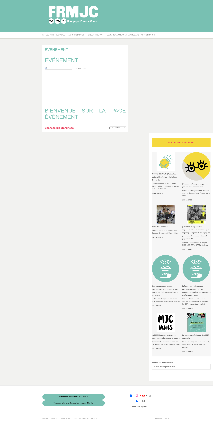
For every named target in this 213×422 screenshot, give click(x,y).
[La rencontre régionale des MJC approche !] (196, 322)
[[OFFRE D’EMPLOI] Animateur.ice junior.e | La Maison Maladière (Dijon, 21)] (166, 161)
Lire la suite (157, 193)
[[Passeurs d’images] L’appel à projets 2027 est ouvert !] (196, 166)
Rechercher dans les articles (164, 363)
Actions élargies (76, 35)
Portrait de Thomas (160, 227)
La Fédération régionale (53, 35)
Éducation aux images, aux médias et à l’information (131, 35)
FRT (169, 418)
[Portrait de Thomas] (166, 214)
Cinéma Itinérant (95, 35)
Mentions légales (139, 406)
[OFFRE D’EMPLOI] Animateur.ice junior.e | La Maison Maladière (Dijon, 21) (165, 177)
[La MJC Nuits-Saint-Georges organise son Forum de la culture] (166, 322)
